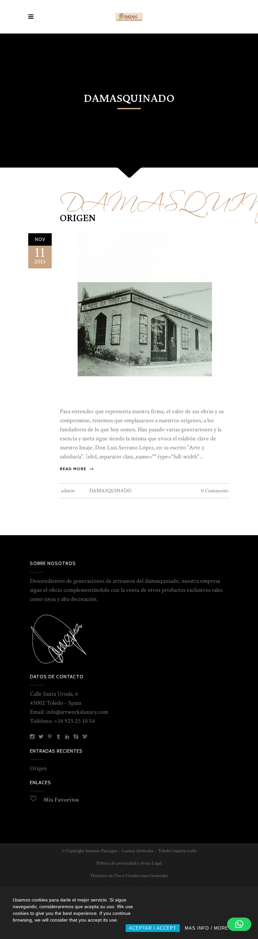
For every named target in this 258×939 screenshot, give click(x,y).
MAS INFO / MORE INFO (213, 928)
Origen (77, 218)
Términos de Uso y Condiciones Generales (129, 876)
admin (68, 490)
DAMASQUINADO (110, 490)
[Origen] (145, 316)
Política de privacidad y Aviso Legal (129, 863)
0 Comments (214, 490)
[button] (239, 924)
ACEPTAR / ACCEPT (152, 928)
